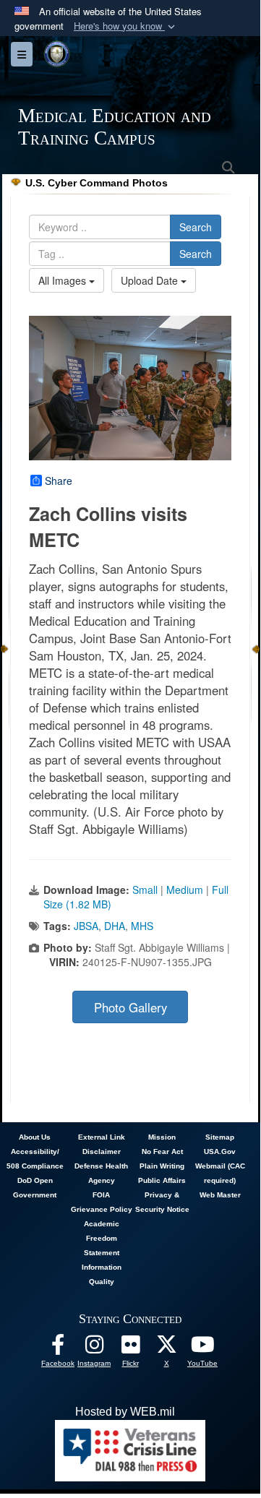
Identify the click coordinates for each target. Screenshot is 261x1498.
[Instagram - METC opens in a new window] (94, 1348)
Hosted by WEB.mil (125, 1412)
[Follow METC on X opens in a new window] (166, 1348)
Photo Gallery (130, 1007)
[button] (126, 26)
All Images (63, 280)
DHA (114, 925)
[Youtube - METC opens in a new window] (202, 1348)
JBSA (86, 925)
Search (195, 227)
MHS (142, 925)
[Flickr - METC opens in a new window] (130, 1348)
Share (58, 480)
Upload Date (151, 280)
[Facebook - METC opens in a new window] (58, 1348)
